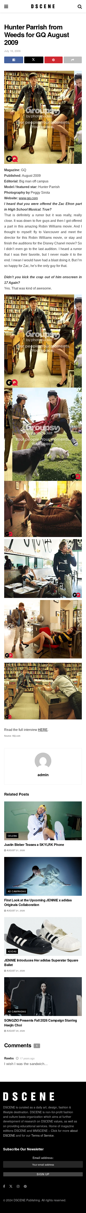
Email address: (43, 1158)
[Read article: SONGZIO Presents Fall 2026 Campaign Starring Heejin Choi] (43, 996)
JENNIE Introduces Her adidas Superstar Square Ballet (41, 962)
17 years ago (27, 1058)
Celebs (12, 835)
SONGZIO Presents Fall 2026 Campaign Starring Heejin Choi (40, 1022)
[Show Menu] (6, 6)
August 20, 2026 (15, 1030)
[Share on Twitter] (33, 60)
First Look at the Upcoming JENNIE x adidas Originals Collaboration (38, 902)
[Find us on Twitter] (11, 1186)
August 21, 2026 (15, 850)
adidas (12, 951)
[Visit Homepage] (43, 6)
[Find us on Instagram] (18, 1186)
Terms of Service (42, 1135)
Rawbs (9, 1058)
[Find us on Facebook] (4, 1186)
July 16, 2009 (12, 51)
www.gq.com (28, 198)
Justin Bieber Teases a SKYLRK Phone (34, 844)
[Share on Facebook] (13, 60)
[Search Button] (80, 6)
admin (43, 774)
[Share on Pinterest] (53, 60)
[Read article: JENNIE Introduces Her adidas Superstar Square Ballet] (43, 936)
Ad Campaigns (17, 891)
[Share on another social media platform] (73, 60)
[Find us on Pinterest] (25, 1186)
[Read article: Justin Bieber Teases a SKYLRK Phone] (43, 820)
